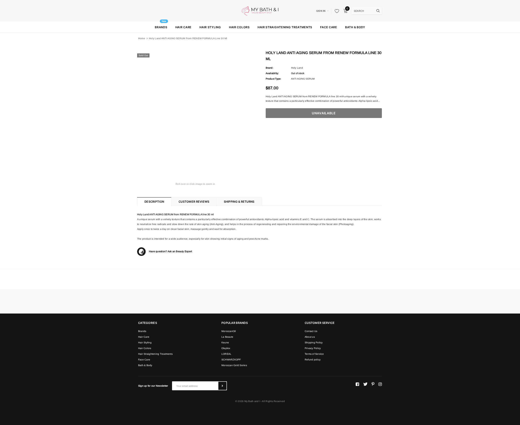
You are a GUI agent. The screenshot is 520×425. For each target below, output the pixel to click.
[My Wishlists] (335, 11)
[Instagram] (380, 384)
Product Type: (273, 78)
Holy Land (297, 67)
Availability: (272, 73)
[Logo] (260, 10)
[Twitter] (365, 384)
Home (141, 38)
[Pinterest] (373, 384)
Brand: (269, 67)
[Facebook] (357, 384)
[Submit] (222, 386)
